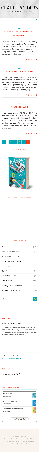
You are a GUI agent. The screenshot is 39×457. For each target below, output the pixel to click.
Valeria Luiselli (7, 403)
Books (13, 439)
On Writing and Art (9, 276)
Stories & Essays (21, 439)
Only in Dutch (7, 281)
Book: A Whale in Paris (10, 252)
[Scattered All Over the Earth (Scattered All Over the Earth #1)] (34, 410)
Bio (10, 439)
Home (6, 439)
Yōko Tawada (7, 411)
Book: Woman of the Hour (12, 256)
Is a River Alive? (8, 394)
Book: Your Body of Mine (11, 261)
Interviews (6, 266)
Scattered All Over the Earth (13, 409)
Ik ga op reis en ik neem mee (20, 71)
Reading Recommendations (12, 285)
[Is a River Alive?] (34, 395)
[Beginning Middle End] (34, 403)
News (25, 441)
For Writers (13, 444)
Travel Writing (31, 439)
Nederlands (26, 444)
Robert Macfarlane (8, 396)
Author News (7, 247)
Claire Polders (19, 7)
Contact (19, 444)
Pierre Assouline (19, 107)
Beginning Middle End (11, 401)
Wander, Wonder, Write (11, 290)
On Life (19, 29)
